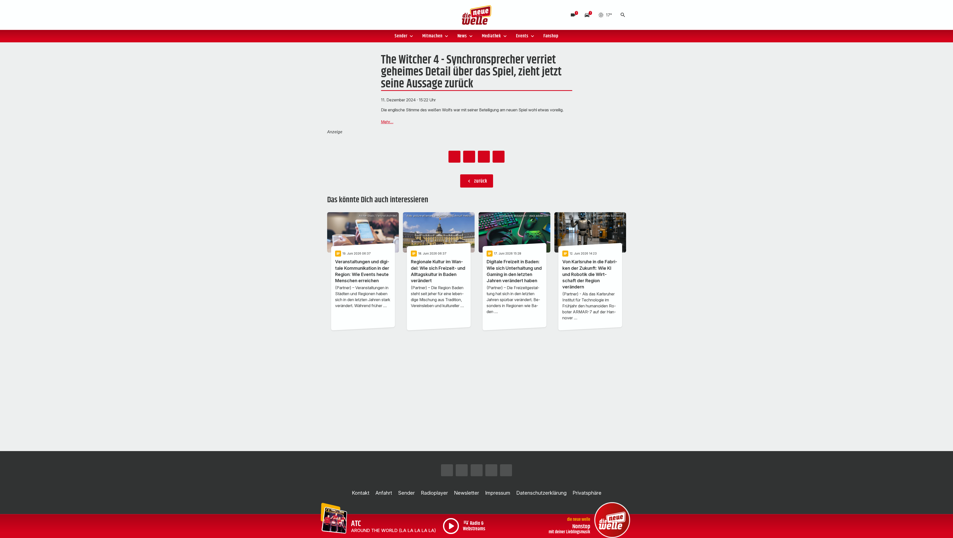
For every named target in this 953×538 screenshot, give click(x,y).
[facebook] (342, 15)
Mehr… (387, 121)
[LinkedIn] (372, 15)
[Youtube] (362, 15)
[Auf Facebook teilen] (454, 157)
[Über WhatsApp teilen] (484, 157)
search (623, 15)
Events (522, 36)
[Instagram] (332, 15)
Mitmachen (432, 36)
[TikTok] (352, 15)
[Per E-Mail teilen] (499, 157)
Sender (401, 36)
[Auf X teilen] (469, 157)
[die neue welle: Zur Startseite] (477, 15)
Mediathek (491, 36)
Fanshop (550, 36)
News (462, 36)
